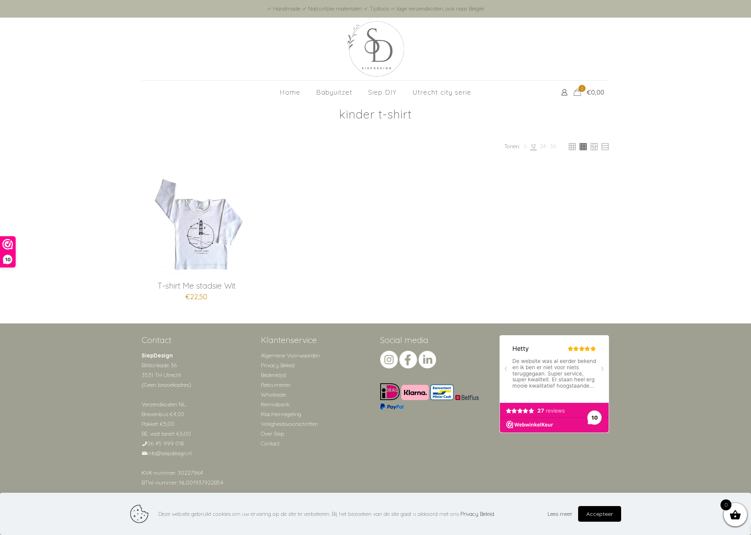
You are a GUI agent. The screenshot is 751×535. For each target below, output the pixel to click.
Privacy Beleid (278, 365)
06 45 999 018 (165, 443)
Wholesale (273, 394)
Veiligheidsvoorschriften (289, 423)
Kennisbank (275, 404)
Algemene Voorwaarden (290, 355)
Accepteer (599, 513)
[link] (525, 146)
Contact (270, 443)
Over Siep (272, 433)
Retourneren (276, 384)
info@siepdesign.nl (169, 453)
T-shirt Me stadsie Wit (196, 285)
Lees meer (560, 513)
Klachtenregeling (281, 414)
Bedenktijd (273, 375)
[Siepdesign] (375, 49)
